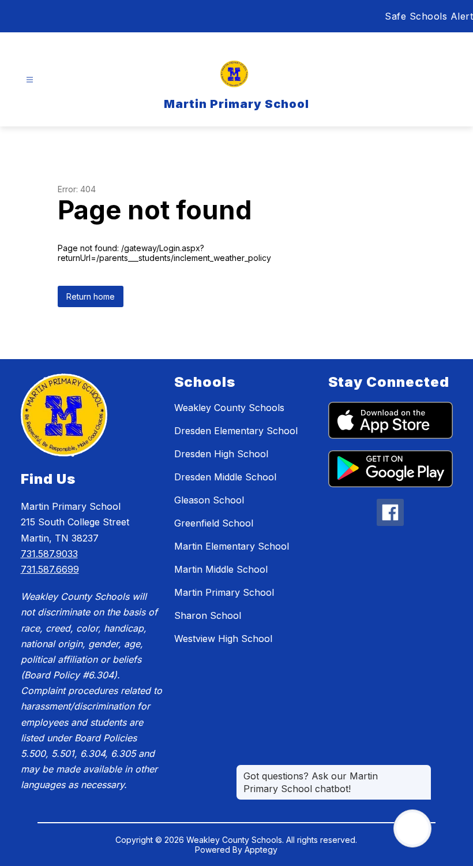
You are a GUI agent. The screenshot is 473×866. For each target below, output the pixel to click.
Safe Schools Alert (429, 16)
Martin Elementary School (231, 546)
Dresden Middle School (225, 477)
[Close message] (422, 770)
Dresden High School (221, 454)
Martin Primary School (224, 592)
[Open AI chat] (412, 828)
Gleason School (209, 500)
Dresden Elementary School (236, 430)
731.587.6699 (50, 569)
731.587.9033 (49, 553)
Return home (90, 296)
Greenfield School (213, 523)
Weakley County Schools (229, 407)
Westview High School (223, 638)
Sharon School (207, 615)
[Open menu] (29, 80)
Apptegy (261, 849)
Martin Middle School (221, 569)
